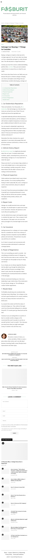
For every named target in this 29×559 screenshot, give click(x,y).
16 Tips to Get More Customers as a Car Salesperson (19, 536)
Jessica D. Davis (6, 51)
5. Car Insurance (6, 95)
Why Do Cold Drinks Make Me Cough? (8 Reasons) (19, 520)
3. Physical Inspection (7, 92)
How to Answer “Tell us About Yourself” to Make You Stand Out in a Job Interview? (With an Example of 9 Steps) (19, 471)
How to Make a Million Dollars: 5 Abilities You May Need (18, 480)
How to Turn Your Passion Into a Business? (18, 496)
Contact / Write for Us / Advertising (16, 552)
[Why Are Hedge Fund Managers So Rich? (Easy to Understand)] (5, 529)
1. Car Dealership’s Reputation (9, 88)
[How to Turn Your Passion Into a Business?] (5, 497)
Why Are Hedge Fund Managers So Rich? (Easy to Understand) (19, 528)
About (5, 552)
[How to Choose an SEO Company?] (5, 505)
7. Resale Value (6, 99)
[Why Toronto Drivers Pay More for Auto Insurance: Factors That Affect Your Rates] (14, 377)
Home (2, 23)
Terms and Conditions (18, 554)
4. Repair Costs (5, 94)
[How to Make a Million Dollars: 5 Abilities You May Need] (5, 481)
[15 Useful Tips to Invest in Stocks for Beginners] (5, 513)
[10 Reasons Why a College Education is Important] (14, 451)
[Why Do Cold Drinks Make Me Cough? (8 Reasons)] (5, 521)
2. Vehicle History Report (8, 90)
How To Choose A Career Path (18, 487)
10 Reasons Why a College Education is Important (11, 462)
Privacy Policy (8, 554)
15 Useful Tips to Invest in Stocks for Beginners (18, 512)
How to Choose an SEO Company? (18, 503)
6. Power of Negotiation (8, 97)
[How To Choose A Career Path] (5, 489)
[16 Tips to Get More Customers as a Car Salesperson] (5, 537)
